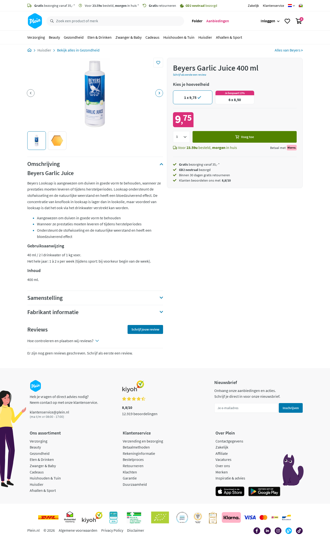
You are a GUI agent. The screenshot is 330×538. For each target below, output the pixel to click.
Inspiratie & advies (230, 478)
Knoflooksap (45, 299)
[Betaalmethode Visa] (250, 517)
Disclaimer (135, 530)
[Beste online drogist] (198, 517)
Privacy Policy (112, 530)
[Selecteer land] (291, 5)
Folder (197, 20)
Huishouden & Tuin (178, 37)
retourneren (162, 5)
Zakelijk (253, 5)
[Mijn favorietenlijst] (287, 21)
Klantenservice (273, 5)
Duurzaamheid (135, 484)
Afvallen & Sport (229, 37)
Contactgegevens (229, 441)
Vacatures (223, 459)
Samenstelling (45, 298)
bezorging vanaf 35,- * (54, 5)
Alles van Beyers (288, 50)
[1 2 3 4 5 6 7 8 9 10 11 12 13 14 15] (181, 137)
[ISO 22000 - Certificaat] (182, 517)
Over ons (222, 465)
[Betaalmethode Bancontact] (286, 517)
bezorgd (195, 170)
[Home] (29, 50)
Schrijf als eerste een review (189, 74)
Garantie (130, 478)
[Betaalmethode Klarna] (231, 517)
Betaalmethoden (136, 447)
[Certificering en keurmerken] (160, 517)
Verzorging (36, 37)
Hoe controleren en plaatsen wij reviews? (60, 340)
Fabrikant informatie (53, 312)
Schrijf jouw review (145, 329)
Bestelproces (133, 459)
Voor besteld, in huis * (111, 5)
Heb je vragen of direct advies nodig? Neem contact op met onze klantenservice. (64, 399)
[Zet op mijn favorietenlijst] (158, 62)
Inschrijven (291, 408)
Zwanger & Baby (128, 37)
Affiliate (221, 453)
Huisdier (205, 37)
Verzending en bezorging (143, 441)
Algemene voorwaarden (78, 530)
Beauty (54, 37)
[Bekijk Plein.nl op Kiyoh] (92, 517)
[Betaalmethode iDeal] (274, 517)
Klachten (130, 472)
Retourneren (133, 465)
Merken (221, 472)
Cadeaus (152, 37)
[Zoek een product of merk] (51, 21)
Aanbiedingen (217, 20)
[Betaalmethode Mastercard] (263, 517)
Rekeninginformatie (139, 453)
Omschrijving (43, 164)
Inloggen (268, 20)
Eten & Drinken (99, 37)
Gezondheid (74, 37)
